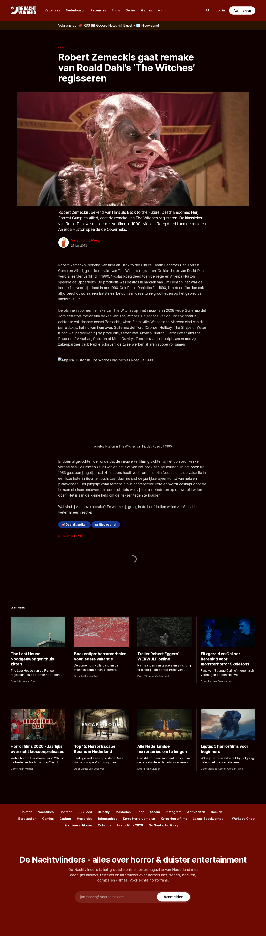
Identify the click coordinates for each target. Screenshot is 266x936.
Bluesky (104, 812)
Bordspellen (27, 819)
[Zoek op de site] (207, 10)
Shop (140, 812)
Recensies (98, 10)
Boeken (216, 812)
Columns (104, 825)
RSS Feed (85, 812)
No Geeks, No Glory (163, 825)
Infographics (107, 819)
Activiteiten (196, 812)
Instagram (173, 812)
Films (116, 10)
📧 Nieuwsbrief (105, 524)
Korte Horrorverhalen (139, 819)
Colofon (26, 812)
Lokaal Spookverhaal (208, 819)
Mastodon (123, 812)
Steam (155, 812)
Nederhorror (75, 10)
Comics (48, 819)
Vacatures (52, 10)
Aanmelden (242, 10)
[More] (159, 10)
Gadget (65, 819)
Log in (220, 10)
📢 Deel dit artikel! (74, 524)
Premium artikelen (78, 825)
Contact (65, 812)
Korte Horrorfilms (174, 819)
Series (130, 10)
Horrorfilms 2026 (130, 825)
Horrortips (84, 819)
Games (146, 10)
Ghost (250, 819)
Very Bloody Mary (85, 240)
